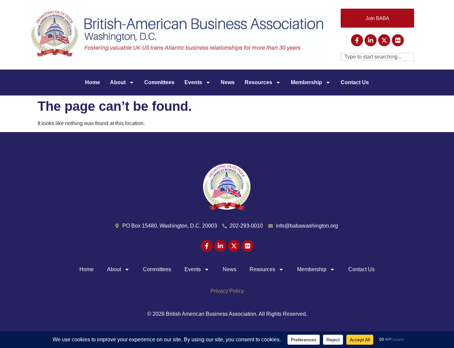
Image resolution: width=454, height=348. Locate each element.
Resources (258, 82)
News (228, 82)
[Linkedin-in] (371, 40)
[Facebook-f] (357, 40)
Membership (306, 82)
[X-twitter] (384, 40)
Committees (159, 82)
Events (193, 82)
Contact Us (355, 82)
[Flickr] (398, 40)
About (118, 82)
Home (92, 82)
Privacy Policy (227, 291)
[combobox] (377, 57)
